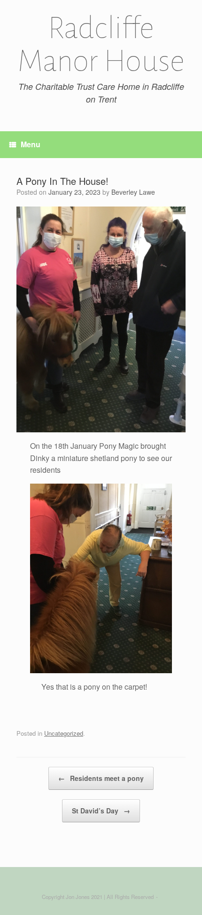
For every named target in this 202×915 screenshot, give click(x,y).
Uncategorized (63, 733)
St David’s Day (101, 810)
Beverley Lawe (133, 192)
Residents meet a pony (101, 778)
